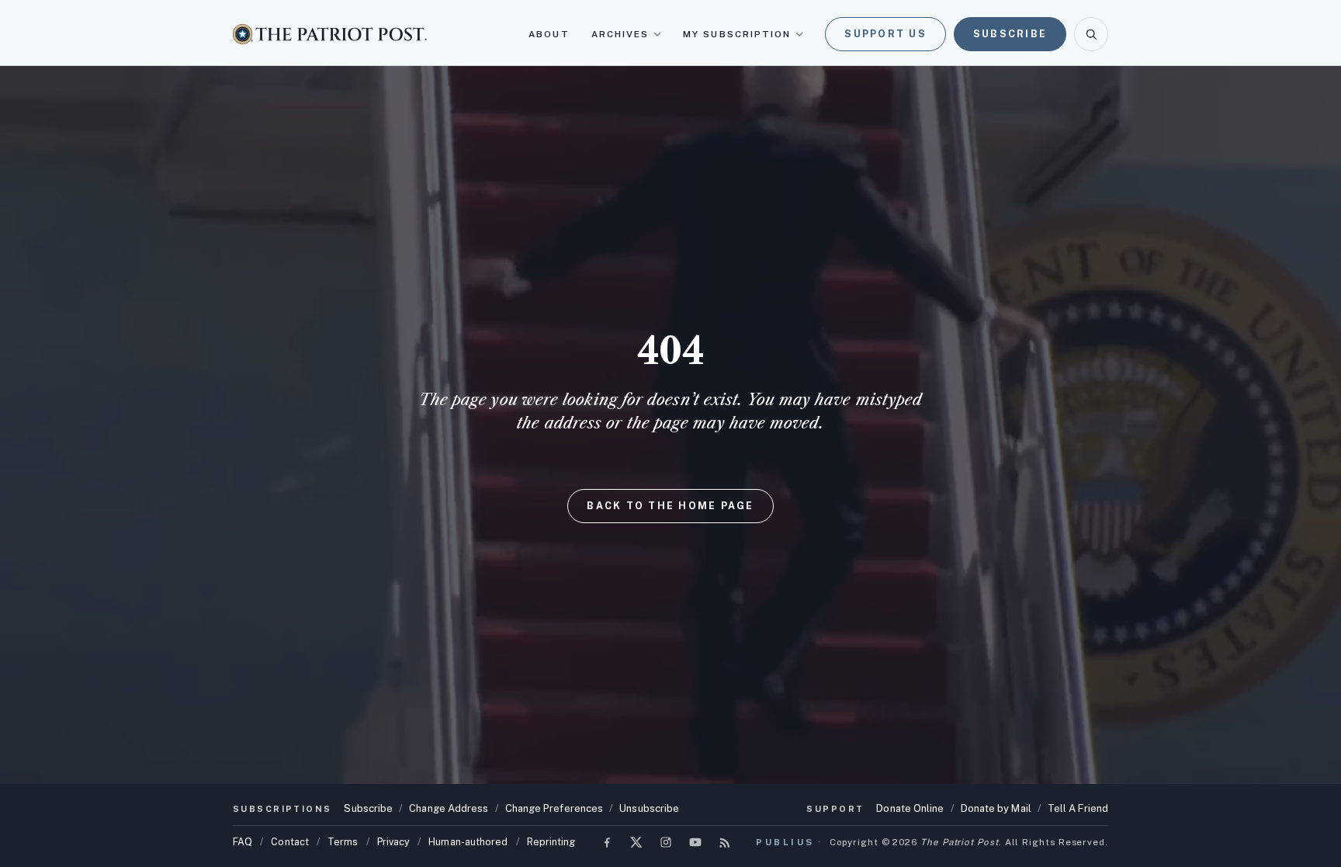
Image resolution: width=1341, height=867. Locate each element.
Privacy (394, 842)
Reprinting (551, 842)
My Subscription (737, 34)
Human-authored (468, 842)
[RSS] (725, 842)
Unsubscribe (649, 808)
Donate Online (910, 808)
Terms (342, 842)
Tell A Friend (1078, 808)
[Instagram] (666, 842)
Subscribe (1010, 34)
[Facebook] (607, 842)
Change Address (448, 808)
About (548, 34)
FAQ (242, 842)
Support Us (885, 34)
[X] (636, 842)
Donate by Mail (996, 808)
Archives (620, 34)
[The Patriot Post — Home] (330, 33)
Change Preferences (554, 808)
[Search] (1091, 34)
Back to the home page (670, 506)
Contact (290, 842)
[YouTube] (695, 842)
